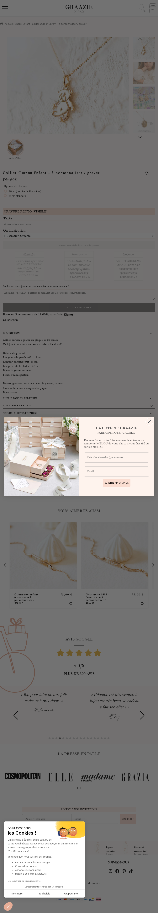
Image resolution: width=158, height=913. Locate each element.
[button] (8, 906)
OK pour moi (71, 893)
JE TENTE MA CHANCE (117, 482)
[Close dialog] (149, 421)
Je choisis (44, 893)
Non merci (17, 893)
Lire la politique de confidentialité (24, 880)
